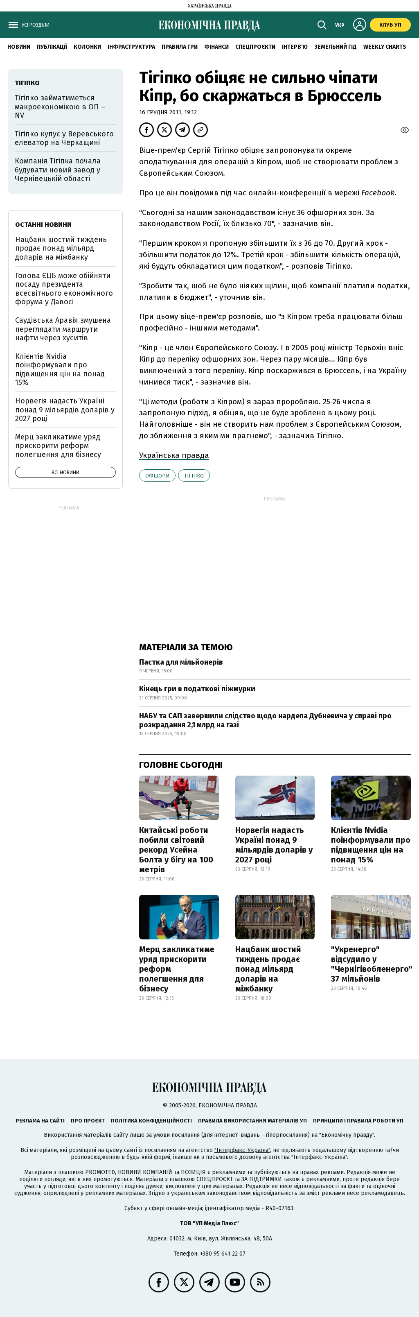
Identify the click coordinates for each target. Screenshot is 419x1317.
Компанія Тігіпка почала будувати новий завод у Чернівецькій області (58, 169)
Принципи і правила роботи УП (358, 1121)
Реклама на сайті (40, 1121)
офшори (157, 476)
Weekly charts (384, 46)
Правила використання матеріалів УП (252, 1121)
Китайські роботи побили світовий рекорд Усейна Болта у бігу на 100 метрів (176, 849)
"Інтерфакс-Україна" (242, 1150)
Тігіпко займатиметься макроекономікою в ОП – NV (60, 106)
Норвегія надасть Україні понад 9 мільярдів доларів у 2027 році (274, 844)
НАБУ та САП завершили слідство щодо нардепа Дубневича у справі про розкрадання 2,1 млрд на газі (265, 720)
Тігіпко (194, 476)
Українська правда (174, 455)
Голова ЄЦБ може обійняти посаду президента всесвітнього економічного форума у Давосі (64, 289)
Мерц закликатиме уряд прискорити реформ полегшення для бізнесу (176, 968)
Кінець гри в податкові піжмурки (197, 688)
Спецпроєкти (255, 46)
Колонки (87, 46)
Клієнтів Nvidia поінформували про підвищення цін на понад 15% (370, 844)
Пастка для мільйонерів (181, 662)
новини (18, 46)
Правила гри (180, 46)
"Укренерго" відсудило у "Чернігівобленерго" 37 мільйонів (371, 964)
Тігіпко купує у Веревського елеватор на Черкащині (64, 138)
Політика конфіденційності (151, 1121)
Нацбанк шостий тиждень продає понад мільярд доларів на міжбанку (268, 968)
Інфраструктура (131, 46)
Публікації (52, 46)
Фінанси (216, 46)
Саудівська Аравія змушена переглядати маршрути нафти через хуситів (63, 329)
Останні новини (43, 225)
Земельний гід (335, 46)
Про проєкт (88, 1121)
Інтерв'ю (295, 46)
